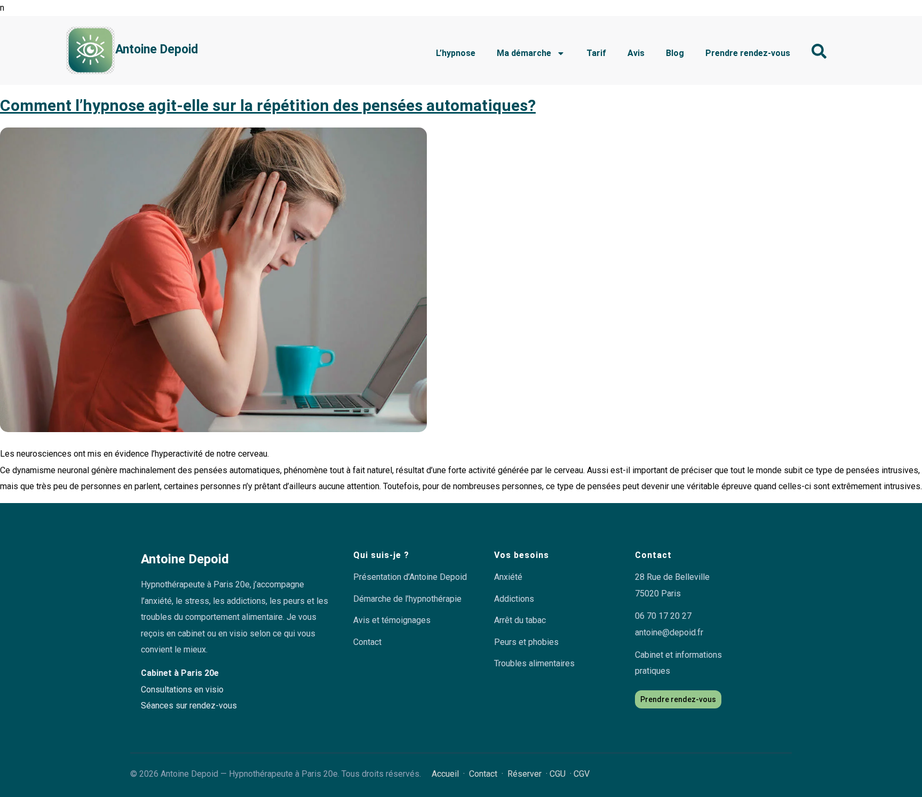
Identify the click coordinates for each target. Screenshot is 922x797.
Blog (675, 53)
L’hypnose (455, 53)
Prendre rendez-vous (747, 53)
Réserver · (528, 774)
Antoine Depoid (156, 49)
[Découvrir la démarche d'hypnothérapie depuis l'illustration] (90, 50)
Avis (636, 53)
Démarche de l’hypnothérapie (407, 599)
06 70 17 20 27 (663, 616)
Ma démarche (524, 53)
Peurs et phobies (526, 642)
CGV (582, 774)
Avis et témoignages (392, 620)
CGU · (562, 774)
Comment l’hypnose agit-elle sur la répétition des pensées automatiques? (268, 105)
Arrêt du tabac (520, 620)
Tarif (596, 53)
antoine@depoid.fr (669, 632)
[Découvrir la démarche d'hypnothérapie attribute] (819, 51)
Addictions (514, 599)
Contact (367, 642)
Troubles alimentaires (534, 663)
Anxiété (508, 577)
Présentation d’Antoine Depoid (410, 577)
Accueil (445, 774)
